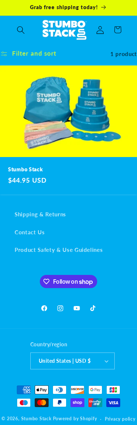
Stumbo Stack (25, 169)
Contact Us (30, 232)
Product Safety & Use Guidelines (59, 249)
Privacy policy (120, 419)
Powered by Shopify (75, 419)
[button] (21, 29)
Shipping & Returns (40, 214)
